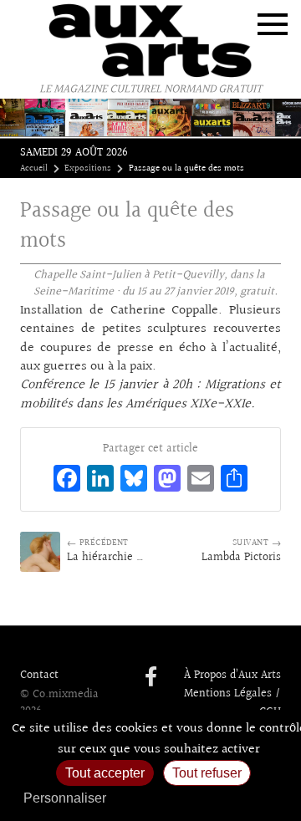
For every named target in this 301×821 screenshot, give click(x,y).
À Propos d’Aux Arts (232, 675)
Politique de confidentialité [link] (204, 798)
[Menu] (273, 24)
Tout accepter (105, 773)
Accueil (34, 169)
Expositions (87, 169)
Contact (39, 675)
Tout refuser (207, 773)
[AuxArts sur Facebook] (151, 678)
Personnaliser (64, 798)
